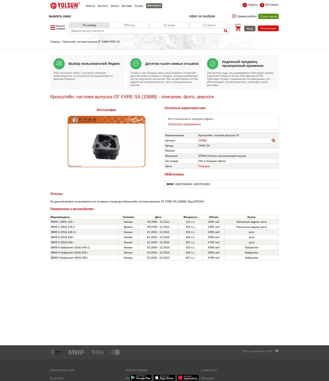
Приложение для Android (140, 377)
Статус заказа (268, 16)
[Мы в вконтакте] (277, 351)
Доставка (127, 6)
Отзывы (139, 6)
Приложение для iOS (164, 377)
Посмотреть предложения (184, 124)
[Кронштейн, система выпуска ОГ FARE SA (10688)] (106, 166)
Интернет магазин (62, 370)
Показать (204, 166)
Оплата (115, 6)
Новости (90, 6)
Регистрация (268, 28)
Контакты (103, 6)
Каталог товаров (137, 370)
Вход (250, 28)
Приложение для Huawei (188, 377)
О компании (209, 370)
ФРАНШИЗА (154, 5)
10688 (202, 140)
